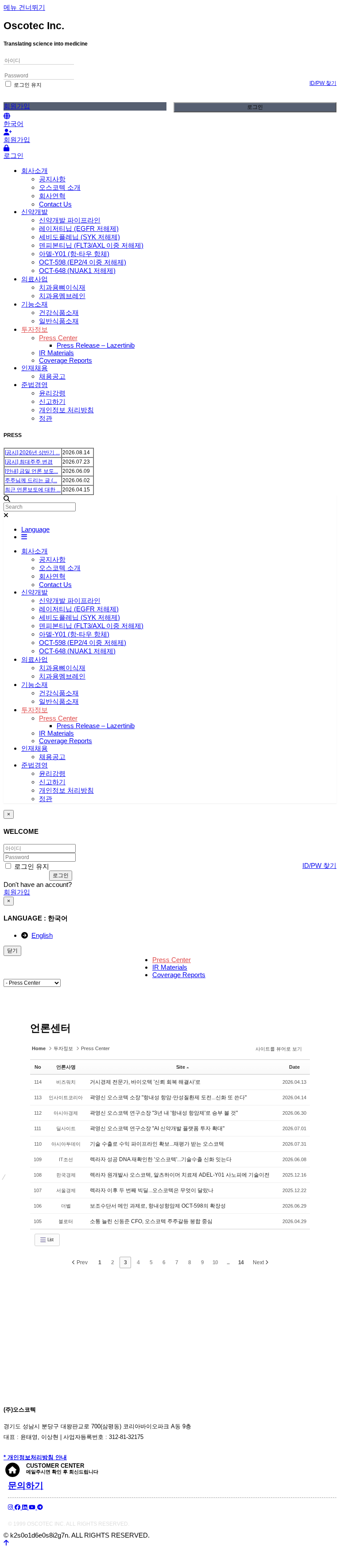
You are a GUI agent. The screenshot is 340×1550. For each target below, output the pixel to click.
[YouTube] (33, 1507)
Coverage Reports (65, 360)
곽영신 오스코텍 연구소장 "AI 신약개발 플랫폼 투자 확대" (157, 1128)
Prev (81, 1262)
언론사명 (66, 1067)
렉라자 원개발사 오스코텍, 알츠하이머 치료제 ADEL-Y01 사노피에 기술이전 (180, 1175)
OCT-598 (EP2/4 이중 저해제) (82, 262)
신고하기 (52, 401)
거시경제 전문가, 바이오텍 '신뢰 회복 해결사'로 (145, 1082)
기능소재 (34, 304)
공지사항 (52, 179)
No (38, 1067)
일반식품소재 (59, 321)
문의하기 (25, 1485)
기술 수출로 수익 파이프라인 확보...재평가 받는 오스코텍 (157, 1144)
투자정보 (34, 329)
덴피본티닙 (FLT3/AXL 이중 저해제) (91, 245)
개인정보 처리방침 (66, 410)
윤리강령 (52, 393)
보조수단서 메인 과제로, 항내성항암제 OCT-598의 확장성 (158, 1206)
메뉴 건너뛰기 (24, 7)
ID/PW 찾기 (322, 83)
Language (35, 529)
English (42, 935)
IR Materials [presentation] (169, 967)
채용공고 (52, 376)
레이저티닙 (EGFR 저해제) (79, 228)
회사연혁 (52, 196)
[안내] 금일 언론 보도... (31, 471)
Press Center (58, 337)
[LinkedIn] (25, 1507)
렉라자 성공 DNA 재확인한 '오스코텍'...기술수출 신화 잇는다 (161, 1159)
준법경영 (34, 384)
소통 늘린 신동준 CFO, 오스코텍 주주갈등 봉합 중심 (151, 1221)
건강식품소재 (59, 312)
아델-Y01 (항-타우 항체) (74, 253)
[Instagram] (11, 1507)
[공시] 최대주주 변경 (29, 462)
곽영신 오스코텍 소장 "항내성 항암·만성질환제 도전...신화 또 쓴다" (168, 1097)
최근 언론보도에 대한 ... (33, 490)
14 (240, 1262)
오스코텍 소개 (60, 187)
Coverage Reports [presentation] (178, 974)
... (228, 1262)
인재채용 (34, 368)
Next (259, 1262)
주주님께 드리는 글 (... (31, 480)
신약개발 (34, 211)
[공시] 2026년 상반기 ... (32, 452)
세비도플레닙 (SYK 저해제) (79, 237)
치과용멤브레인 (62, 295)
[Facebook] (18, 1507)
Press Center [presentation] (171, 959)
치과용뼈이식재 (62, 287)
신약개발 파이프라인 (69, 220)
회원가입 (17, 106)
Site (180, 1067)
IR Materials (56, 353)
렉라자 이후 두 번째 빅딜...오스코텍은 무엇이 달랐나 (151, 1190)
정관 (45, 418)
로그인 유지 (27, 85)
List (49, 1239)
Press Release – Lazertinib (96, 345)
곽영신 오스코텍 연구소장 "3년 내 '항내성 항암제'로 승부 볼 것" (164, 1113)
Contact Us (55, 204)
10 (215, 1262)
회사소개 (34, 170)
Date (294, 1067)
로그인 (255, 107)
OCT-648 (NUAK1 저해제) (77, 270)
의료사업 (34, 279)
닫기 (12, 951)
